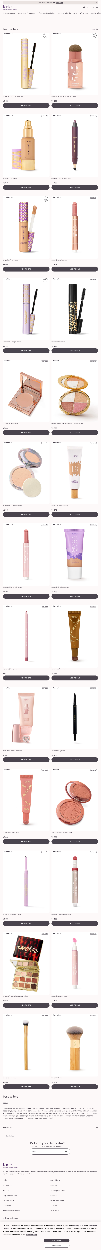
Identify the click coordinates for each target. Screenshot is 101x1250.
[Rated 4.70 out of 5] (7, 34)
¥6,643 (5, 510)
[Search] (93, 8)
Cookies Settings (56, 1245)
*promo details (8, 1200)
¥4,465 (54, 183)
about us (53, 1186)
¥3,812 (5, 674)
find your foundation (47, 13)
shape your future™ (58, 1200)
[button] (84, 8)
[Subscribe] (66, 1151)
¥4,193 (5, 101)
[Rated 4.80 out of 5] (7, 197)
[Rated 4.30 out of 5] (7, 851)
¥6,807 (54, 1082)
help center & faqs (10, 1195)
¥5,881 (5, 755)
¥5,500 (5, 265)
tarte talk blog (55, 1210)
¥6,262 (54, 674)
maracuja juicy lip (64, 13)
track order (7, 1186)
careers (53, 1195)
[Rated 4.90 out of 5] (7, 933)
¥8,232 (5, 1001)
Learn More (29, 1174)
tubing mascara (9, 13)
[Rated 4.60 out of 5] (56, 197)
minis (75, 13)
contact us (7, 1205)
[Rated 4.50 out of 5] (7, 115)
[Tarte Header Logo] (10, 8)
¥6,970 (5, 183)
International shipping (11, 1210)
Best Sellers (10, 1136)
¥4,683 (54, 837)
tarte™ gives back (57, 1191)
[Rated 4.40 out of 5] (56, 34)
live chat (6, 1191)
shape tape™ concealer (27, 13)
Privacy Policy (79, 1225)
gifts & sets (84, 13)
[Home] (10, 1165)
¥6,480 (54, 592)
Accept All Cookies (56, 1240)
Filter (93, 29)
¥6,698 (54, 428)
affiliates (53, 1205)
